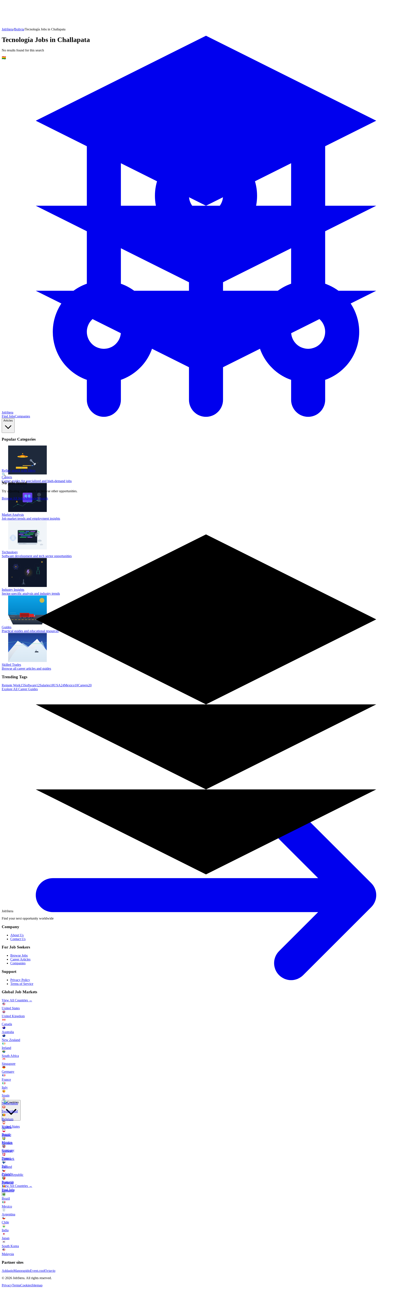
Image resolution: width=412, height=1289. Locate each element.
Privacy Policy (20, 980)
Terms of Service (21, 984)
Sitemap (37, 1285)
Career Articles (20, 959)
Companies (18, 963)
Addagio (8, 1270)
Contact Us (18, 939)
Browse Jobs (19, 955)
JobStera (7, 29)
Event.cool (37, 1270)
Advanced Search (36, 498)
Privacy (7, 1285)
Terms (16, 1285)
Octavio (50, 1270)
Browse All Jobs (13, 498)
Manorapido (22, 1270)
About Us (17, 935)
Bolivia (19, 29)
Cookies (26, 1285)
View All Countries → (17, 1186)
